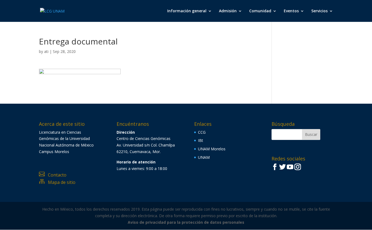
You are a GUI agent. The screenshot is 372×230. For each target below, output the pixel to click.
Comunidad (260, 11)
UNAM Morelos (211, 148)
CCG (202, 132)
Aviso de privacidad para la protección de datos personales (186, 222)
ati (46, 51)
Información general (186, 11)
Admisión (228, 11)
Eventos (291, 11)
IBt (200, 140)
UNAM (204, 157)
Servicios (319, 11)
